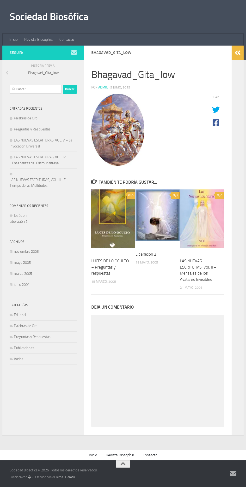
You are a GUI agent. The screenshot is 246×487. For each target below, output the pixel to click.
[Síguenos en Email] (74, 52)
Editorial (20, 315)
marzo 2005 (23, 273)
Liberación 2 (145, 254)
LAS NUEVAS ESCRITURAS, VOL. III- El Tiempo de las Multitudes (38, 183)
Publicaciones (24, 348)
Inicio (13, 39)
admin (103, 87)
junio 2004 (22, 284)
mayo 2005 (22, 262)
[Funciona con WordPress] (29, 477)
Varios (18, 359)
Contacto (66, 39)
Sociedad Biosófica (49, 17)
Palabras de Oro (25, 118)
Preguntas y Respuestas (32, 129)
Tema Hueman (65, 477)
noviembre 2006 (26, 251)
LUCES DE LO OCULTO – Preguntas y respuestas (110, 267)
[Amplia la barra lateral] (238, 53)
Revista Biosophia (38, 39)
